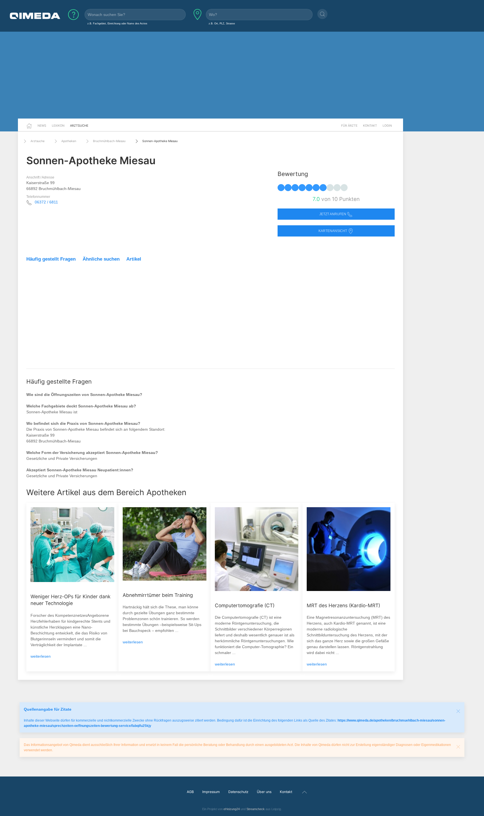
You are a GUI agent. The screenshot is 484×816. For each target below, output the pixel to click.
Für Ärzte (349, 126)
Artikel (133, 259)
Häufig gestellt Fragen (51, 259)
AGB (190, 792)
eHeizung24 (232, 809)
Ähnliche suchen (101, 259)
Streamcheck (255, 809)
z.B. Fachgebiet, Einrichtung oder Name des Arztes (117, 23)
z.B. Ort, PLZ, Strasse (222, 23)
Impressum (211, 792)
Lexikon (58, 126)
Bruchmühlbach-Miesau (109, 141)
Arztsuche (79, 126)
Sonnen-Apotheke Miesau (160, 141)
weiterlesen (41, 656)
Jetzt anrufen (333, 214)
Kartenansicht (333, 231)
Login (387, 126)
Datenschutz (238, 792)
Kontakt (370, 126)
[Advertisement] (242, 75)
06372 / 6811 (46, 202)
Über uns (264, 792)
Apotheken (68, 141)
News (42, 126)
